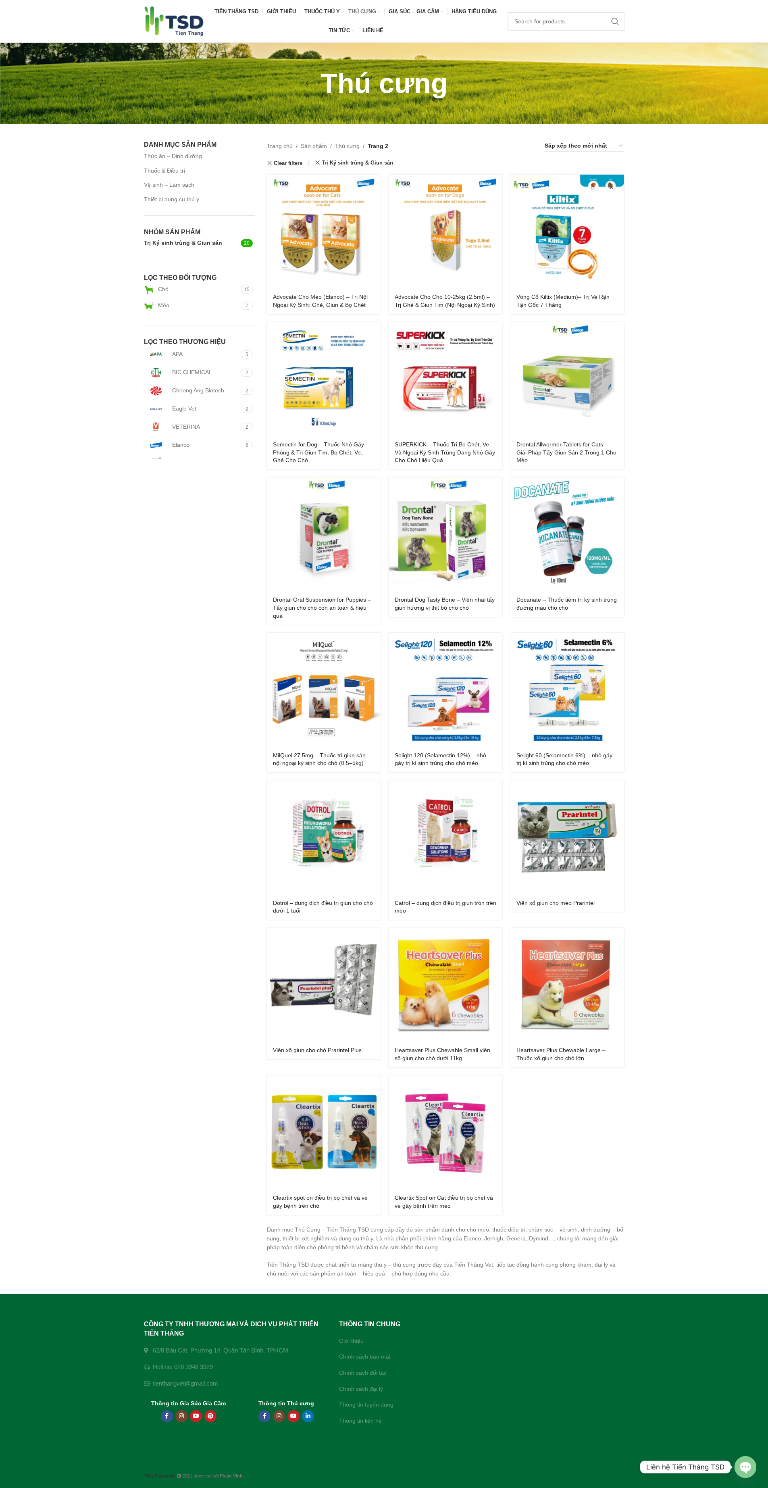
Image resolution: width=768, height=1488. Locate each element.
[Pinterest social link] (210, 1416)
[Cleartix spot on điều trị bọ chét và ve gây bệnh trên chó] (324, 1132)
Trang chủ (280, 146)
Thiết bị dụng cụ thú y (171, 199)
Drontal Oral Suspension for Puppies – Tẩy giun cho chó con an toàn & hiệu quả (322, 607)
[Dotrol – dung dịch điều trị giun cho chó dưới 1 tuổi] (324, 837)
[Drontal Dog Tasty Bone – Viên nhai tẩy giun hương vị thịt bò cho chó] (445, 534)
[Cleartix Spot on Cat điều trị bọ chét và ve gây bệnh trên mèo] (445, 1132)
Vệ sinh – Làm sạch (169, 184)
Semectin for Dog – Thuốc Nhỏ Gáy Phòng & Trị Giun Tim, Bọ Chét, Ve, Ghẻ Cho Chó (318, 452)
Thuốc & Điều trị (164, 170)
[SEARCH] (615, 21)
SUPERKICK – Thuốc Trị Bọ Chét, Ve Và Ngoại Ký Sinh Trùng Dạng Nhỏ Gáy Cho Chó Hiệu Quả (445, 452)
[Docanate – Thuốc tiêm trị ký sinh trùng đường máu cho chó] (567, 534)
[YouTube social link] (196, 1416)
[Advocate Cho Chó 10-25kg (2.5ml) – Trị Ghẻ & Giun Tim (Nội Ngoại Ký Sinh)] (445, 231)
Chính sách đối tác (363, 1372)
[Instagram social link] (181, 1416)
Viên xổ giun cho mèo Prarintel (555, 903)
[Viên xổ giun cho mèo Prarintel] (567, 837)
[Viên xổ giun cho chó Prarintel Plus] (324, 985)
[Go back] (310, 83)
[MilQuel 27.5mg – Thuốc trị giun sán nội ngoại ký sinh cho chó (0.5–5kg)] (324, 689)
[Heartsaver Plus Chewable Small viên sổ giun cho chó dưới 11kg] (445, 985)
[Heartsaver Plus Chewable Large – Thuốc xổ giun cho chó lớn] (567, 985)
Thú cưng (347, 146)
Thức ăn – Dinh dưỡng (173, 156)
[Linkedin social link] (308, 1416)
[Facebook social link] (167, 1416)
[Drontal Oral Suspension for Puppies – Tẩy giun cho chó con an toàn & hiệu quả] (324, 534)
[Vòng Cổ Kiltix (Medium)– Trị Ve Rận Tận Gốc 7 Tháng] (567, 231)
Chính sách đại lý (361, 1389)
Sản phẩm (314, 146)
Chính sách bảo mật (365, 1356)
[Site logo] (174, 20)
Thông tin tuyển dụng (366, 1404)
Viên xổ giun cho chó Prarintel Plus (317, 1050)
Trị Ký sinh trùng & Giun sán (357, 163)
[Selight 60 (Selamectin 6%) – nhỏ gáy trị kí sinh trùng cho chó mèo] (567, 689)
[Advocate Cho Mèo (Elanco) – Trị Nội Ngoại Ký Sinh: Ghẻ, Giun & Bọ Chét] (324, 231)
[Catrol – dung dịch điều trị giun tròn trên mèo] (445, 837)
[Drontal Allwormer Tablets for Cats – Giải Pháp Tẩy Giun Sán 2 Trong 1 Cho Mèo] (567, 379)
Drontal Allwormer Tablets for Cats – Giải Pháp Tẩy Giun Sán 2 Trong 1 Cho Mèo (566, 452)
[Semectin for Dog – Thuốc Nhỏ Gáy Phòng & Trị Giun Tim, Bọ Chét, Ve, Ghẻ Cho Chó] (324, 379)
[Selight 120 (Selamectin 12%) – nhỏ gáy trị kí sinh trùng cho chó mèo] (445, 689)
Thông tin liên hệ (360, 1420)
